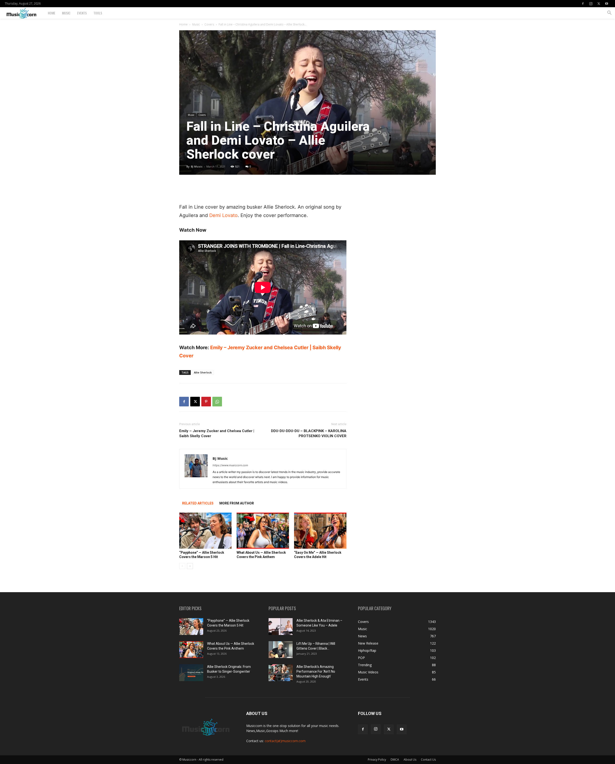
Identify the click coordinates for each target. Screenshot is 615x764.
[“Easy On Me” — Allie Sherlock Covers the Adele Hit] (320, 531)
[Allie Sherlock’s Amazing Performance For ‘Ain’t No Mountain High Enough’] (281, 672)
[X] (598, 3)
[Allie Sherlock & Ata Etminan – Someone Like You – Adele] (281, 626)
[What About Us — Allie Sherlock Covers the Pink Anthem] (263, 531)
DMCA (395, 760)
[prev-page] (182, 566)
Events (82, 12)
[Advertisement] (263, 190)
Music (66, 12)
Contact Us (428, 760)
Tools (97, 12)
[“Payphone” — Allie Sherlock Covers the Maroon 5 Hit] (205, 531)
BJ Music (197, 166)
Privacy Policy (377, 760)
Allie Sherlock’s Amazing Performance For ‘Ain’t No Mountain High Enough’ (315, 671)
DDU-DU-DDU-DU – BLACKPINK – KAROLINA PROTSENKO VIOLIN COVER (308, 433)
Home (51, 12)
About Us (410, 760)
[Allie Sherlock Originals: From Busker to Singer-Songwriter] (191, 672)
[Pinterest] (206, 401)
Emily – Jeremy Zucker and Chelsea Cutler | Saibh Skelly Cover (216, 433)
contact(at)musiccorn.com (285, 741)
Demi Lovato (223, 215)
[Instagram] (590, 3)
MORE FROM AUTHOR (236, 503)
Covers (209, 24)
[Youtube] (606, 3)
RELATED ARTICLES (198, 503)
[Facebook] (582, 3)
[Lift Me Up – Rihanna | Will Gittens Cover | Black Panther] (281, 649)
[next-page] (190, 566)
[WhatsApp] (217, 401)
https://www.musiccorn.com (230, 465)
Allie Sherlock (203, 372)
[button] (609, 13)
